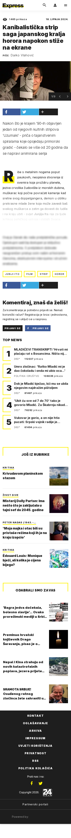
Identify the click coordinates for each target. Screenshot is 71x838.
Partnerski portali (35, 804)
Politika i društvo (27, 376)
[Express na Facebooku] (31, 783)
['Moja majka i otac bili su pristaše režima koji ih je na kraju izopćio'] (58, 531)
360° (17, 359)
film (29, 274)
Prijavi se (13, 328)
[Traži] (44, 5)
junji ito (12, 274)
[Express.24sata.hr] (13, 2)
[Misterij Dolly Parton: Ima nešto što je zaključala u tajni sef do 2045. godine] (58, 503)
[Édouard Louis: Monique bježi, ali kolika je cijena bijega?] (58, 558)
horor (59, 274)
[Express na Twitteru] (40, 783)
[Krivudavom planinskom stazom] (58, 476)
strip (44, 274)
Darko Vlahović (22, 55)
